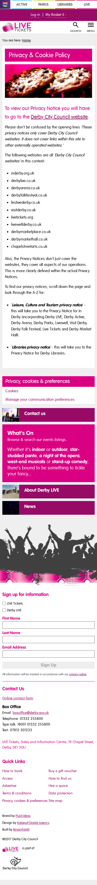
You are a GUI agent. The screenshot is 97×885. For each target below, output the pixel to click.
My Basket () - (56, 14)
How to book (12, 771)
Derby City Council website (59, 117)
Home (26, 40)
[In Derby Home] (5, 4)
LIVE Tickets (15, 603)
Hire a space (58, 786)
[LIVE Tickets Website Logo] (19, 27)
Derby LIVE (14, 610)
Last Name (11, 632)
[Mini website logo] (11, 850)
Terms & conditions (16, 793)
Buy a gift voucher (63, 771)
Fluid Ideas (23, 816)
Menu (91, 31)
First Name (11, 618)
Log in (35, 14)
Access (7, 778)
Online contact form (17, 698)
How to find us (60, 778)
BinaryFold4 (21, 830)
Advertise (9, 786)
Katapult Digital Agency (33, 823)
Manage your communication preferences (39, 399)
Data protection (61, 793)
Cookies (11, 391)
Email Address (14, 647)
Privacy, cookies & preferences (37, 381)
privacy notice (77, 674)
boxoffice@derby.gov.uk (31, 712)
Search (75, 31)
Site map (55, 801)
